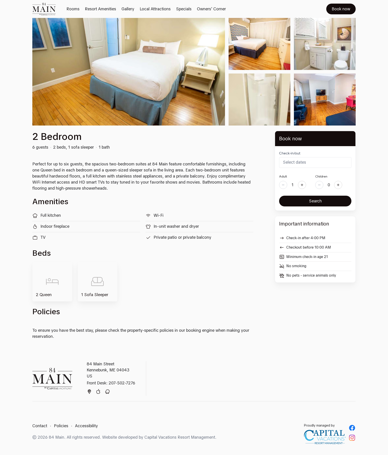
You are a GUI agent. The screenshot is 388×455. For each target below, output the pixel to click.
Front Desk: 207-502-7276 (111, 383)
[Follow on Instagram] (352, 437)
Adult (283, 176)
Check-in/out (289, 153)
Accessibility (86, 425)
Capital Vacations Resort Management (179, 437)
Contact (39, 425)
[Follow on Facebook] (352, 427)
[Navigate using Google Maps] (89, 392)
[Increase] (302, 185)
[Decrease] (283, 185)
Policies (61, 425)
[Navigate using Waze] (107, 392)
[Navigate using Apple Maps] (98, 392)
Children (321, 176)
